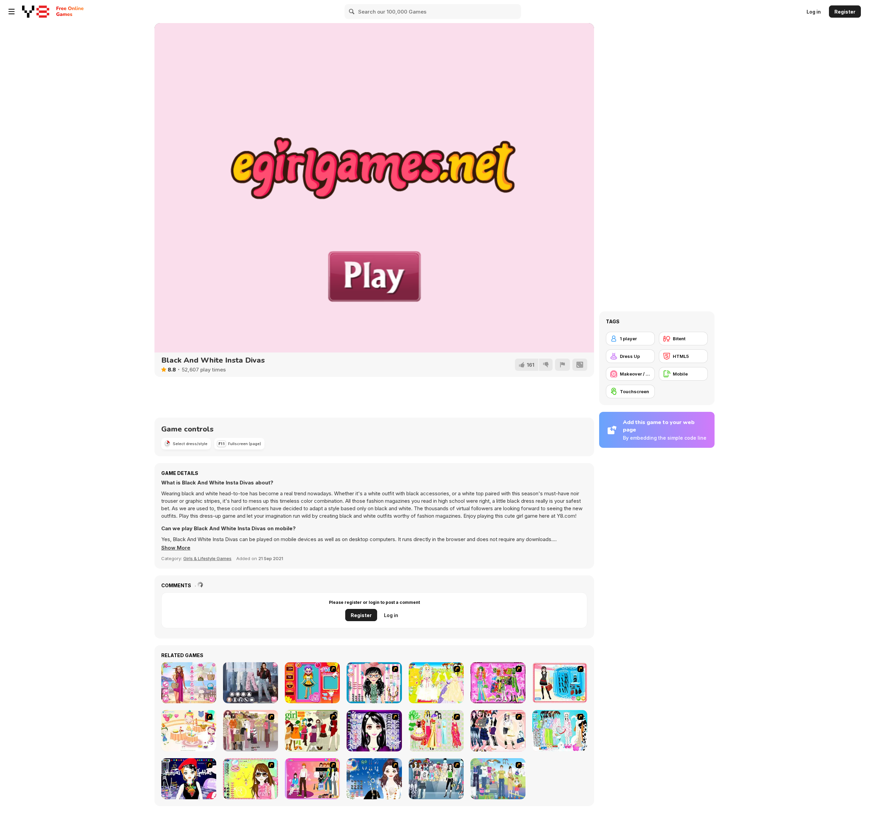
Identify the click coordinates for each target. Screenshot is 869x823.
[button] (175, 548)
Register (844, 12)
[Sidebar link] (11, 11)
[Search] (352, 11)
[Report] (562, 365)
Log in (814, 12)
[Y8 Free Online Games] (36, 11)
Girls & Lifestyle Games (207, 558)
